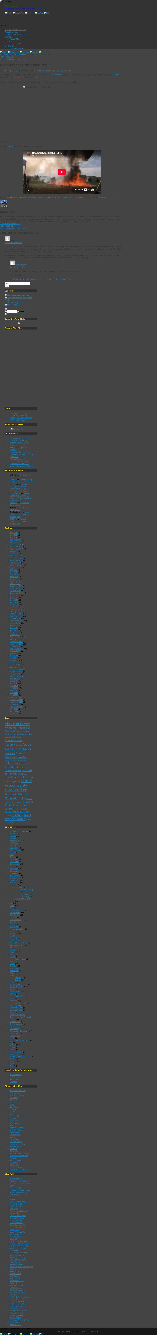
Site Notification (16, 1010)
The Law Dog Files (17, 1301)
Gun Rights (19, 887)
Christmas (14, 859)
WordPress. (95, 1331)
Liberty (12, 952)
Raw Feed (26, 295)
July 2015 (13, 551)
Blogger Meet (20, 959)
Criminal (21, 753)
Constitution (15, 864)
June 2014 (14, 572)
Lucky (12, 954)
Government (15, 912)
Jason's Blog (15, 1229)
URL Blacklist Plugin (18, 420)
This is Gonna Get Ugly (19, 440)
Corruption (10, 753)
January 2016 (15, 542)
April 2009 (14, 695)
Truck (12, 1038)
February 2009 (16, 697)
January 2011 (15, 667)
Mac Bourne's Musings (19, 1243)
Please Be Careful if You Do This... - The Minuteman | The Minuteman (42, 279)
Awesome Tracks (15, 727)
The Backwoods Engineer (20, 1297)
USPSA (12, 1049)
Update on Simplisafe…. (19, 452)
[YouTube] (39, 13)
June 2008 (14, 709)
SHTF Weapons (16, 1287)
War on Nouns (15, 819)
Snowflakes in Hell (17, 1292)
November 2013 (16, 588)
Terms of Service (16, 48)
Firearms (49, 197)
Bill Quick (14, 1097)
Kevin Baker (15, 1132)
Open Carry (24, 896)
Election (18, 977)
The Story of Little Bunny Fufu (13, 59)
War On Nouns (16, 1054)
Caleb (12, 1104)
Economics (14, 871)
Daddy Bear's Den (17, 1204)
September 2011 (16, 648)
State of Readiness (17, 1015)
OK (7, 286)
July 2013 (13, 597)
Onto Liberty (15, 1262)
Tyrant (27, 815)
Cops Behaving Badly (18, 747)
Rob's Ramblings (17, 1280)
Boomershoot (20, 54)
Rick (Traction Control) (19, 1155)
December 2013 (16, 586)
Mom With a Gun (17, 1255)
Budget (13, 852)
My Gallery (115, 75)
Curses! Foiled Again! (18, 1202)
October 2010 (15, 674)
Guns (12, 924)
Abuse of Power (17, 723)
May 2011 (14, 658)
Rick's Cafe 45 (15, 1278)
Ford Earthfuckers (22, 1040)
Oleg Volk (14, 1151)
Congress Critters (13, 736)
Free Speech (15, 882)
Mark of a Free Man (18, 1248)
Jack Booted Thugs (17, 945)
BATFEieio (14, 843)
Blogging (13, 848)
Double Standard (16, 757)
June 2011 (14, 655)
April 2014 (14, 577)
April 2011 (14, 660)
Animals (13, 834)
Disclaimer (9, 46)
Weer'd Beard (15, 1318)
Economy (17, 760)
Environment (15, 878)
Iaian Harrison (16, 1123)
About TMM (14, 39)
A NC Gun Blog (16, 1178)
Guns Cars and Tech (18, 1225)
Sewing (13, 994)
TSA (11, 1042)
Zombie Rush (15, 1325)
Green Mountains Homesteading (17, 1219)
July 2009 (13, 690)
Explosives (50, 71)
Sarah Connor (15, 1160)
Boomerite (11, 197)
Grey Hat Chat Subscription (16, 34)
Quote (29, 801)
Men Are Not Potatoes (19, 1253)
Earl (11, 1114)
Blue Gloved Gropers (17, 729)
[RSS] (46, 13)
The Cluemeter (16, 1167)
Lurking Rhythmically (18, 1241)
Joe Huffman (15, 1079)
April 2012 (14, 632)
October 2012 (15, 618)
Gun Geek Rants (16, 1222)
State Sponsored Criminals (21, 418)
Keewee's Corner (17, 1128)
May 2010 (14, 686)
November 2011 (16, 644)
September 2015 (16, 549)
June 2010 (14, 683)
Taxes (12, 1026)
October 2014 (15, 563)
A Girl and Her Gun (17, 1090)
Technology (14, 1028)
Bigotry (13, 845)
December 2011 (16, 641)
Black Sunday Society (18, 1192)
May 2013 (14, 602)
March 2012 (15, 634)
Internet (13, 940)
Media (12, 957)
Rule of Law (12, 805)
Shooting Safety (16, 1008)
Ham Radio (14, 926)
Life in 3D (14, 1239)
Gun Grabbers (15, 919)
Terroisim (8, 815)
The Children (15, 1035)
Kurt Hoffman (15, 1236)
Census (13, 857)
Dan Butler (14, 1107)
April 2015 (14, 553)
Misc (12, 961)
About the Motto (11, 32)
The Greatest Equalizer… (20, 438)
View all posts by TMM (10, 223)
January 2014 (15, 583)
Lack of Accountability (18, 783)
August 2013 (15, 595)
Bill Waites (14, 1100)
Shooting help (15, 1005)
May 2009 (14, 692)
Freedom (27, 767)
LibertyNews (15, 489)
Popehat (13, 1269)
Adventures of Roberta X (20, 1181)
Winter (12, 1059)
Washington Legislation (19, 1056)
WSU (12, 1063)
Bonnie (13, 1102)
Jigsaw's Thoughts (17, 1232)
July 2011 (13, 653)
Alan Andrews (15, 1074)
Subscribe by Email (15, 302)
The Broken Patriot (17, 1299)
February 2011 (16, 665)
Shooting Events (21, 1003)
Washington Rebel (17, 1315)
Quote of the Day (17, 987)
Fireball (57, 197)
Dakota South (15, 1206)
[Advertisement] (19, 368)
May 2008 (14, 711)
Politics (13, 975)
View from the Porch (18, 1311)
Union (12, 1047)
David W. (13, 1109)
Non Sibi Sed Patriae (18, 1260)
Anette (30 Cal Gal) (17, 1095)
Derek (12, 1111)
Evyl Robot (14, 1209)
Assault (13, 836)
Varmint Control (16, 1052)
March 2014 (15, 579)
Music (12, 964)
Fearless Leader (23, 763)
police (23, 798)
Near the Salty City (17, 1144)
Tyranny (17, 815)
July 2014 (13, 570)
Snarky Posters (16, 1290)
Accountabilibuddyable (19, 831)
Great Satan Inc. (16, 1121)
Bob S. (12, 1197)
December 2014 (16, 558)
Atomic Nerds (15, 1188)
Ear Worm (14, 868)
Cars (11, 854)
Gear (12, 908)
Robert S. (13, 1283)
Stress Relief (15, 1022)
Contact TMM (15, 43)
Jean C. (12, 1125)
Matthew (13, 1137)
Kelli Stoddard (15, 1130)
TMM (4, 71)
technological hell (21, 811)
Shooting (65, 197)
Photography (15, 968)
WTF (11, 1066)
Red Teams (14, 1276)
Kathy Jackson (15, 1234)
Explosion (32, 197)
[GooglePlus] (19, 13)
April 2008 (14, 713)
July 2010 (13, 681)
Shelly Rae (14, 1162)
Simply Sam (14, 1165)
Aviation (13, 838)
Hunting (13, 936)
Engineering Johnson (18, 1116)
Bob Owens (14, 1195)
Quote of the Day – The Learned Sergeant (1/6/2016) (21, 464)
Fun (57, 71)
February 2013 (16, 609)
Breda (12, 1199)
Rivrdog (13, 1158)
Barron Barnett (20, 265)
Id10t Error (14, 938)
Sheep (12, 998)
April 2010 (14, 688)
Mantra (85, 1331)
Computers (14, 861)
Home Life (14, 933)
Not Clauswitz (15, 1146)
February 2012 (16, 637)
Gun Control (25, 894)
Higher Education (17, 929)
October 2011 (15, 646)
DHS (11, 866)
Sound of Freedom (77, 197)
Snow (12, 1012)
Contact (8, 41)
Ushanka (13, 1308)
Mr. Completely (16, 1142)
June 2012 (14, 628)
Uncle (11, 146)
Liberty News (15, 1135)
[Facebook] (30, 13)
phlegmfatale (15, 493)
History (13, 931)
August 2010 (15, 679)
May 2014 (14, 574)
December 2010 (16, 669)
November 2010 (16, 672)
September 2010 (16, 676)
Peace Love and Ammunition (21, 1267)
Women (13, 1061)
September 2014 (16, 565)
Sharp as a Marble (17, 1285)
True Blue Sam (16, 1306)
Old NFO (13, 479)
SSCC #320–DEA (7, 57)
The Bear (13, 503)
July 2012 (13, 625)
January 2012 (15, 639)
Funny (12, 906)
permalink (102, 197)
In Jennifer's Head (17, 1227)
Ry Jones (13, 1081)
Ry (42, 82)
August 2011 (15, 651)
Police (12, 973)
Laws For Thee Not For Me (16, 792)
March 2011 (15, 662)
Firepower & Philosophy (19, 1211)
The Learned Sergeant (19, 1169)
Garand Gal (14, 1213)
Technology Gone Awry (19, 1031)
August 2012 (15, 623)
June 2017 (14, 535)
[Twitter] (9, 13)
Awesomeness (15, 841)
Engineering (15, 875)
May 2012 (14, 630)
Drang (12, 498)
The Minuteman (11, 6)
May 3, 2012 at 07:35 (13, 242)
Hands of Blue (19, 777)
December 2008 (16, 699)
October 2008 (15, 704)
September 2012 (16, 621)
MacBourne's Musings (19, 1246)
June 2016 (14, 537)
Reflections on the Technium (21, 1153)
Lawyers (13, 950)
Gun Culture (15, 915)
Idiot (18, 781)
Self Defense (15, 991)
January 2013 (15, 611)
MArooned (14, 1250)
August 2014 (15, 567)
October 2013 (15, 590)
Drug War (9, 760)
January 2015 (15, 556)
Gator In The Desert (18, 1216)
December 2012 (16, 614)
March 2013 (15, 607)
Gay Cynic (14, 1118)
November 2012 (16, 616)
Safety (24, 805)
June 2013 (14, 600)
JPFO (11, 947)
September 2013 (16, 593)
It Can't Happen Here (18, 415)
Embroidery (19, 996)
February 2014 (16, 581)
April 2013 (14, 604)
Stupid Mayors (16, 1024)
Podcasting (14, 970)
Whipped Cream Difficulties (21, 1320)
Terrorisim (14, 1033)
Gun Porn (14, 922)
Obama (18, 980)
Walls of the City (16, 1313)
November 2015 (16, 546)
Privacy (13, 982)
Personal (13, 966)
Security (9, 808)
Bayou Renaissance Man (20, 1190)
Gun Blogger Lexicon (18, 413)
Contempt (19, 745)
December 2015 (16, 544)
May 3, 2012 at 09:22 (18, 267)
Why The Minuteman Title (15, 29)
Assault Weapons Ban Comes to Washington (19, 460)
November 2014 (16, 560)
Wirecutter (14, 1322)
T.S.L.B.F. (13, 1294)
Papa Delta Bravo (17, 1264)
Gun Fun (63, 71)
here (37, 77)
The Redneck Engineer (19, 1304)
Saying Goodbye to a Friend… (19, 485)
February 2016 (16, 539)
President (16, 802)
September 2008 (16, 706)
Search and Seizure (23, 899)
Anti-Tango (14, 1077)
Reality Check (15, 1271)
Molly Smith (15, 1139)
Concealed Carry (26, 889)
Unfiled (71, 71)
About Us (8, 36)
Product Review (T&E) (18, 984)
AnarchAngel (15, 1093)
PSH (23, 802)
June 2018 (14, 532)
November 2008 (16, 702)
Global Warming (16, 910)
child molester (25, 734)
